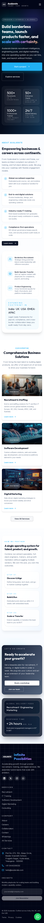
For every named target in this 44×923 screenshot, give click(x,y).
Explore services (13, 77)
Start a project (20, 67)
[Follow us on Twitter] (10, 778)
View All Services (22, 519)
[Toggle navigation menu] (40, 4)
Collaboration (7, 828)
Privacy (11, 917)
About (4, 820)
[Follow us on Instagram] (16, 778)
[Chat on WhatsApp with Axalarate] (37, 916)
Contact (5, 832)
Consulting (6, 808)
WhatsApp (6, 836)
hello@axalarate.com (14, 870)
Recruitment (7, 792)
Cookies (19, 917)
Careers (5, 824)
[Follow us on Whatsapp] (23, 778)
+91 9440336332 (12, 866)
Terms (4, 917)
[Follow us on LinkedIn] (4, 778)
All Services (7, 841)
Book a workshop (22, 683)
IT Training (6, 796)
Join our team (14, 689)
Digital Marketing (9, 804)
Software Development (12, 800)
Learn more (8, 243)
